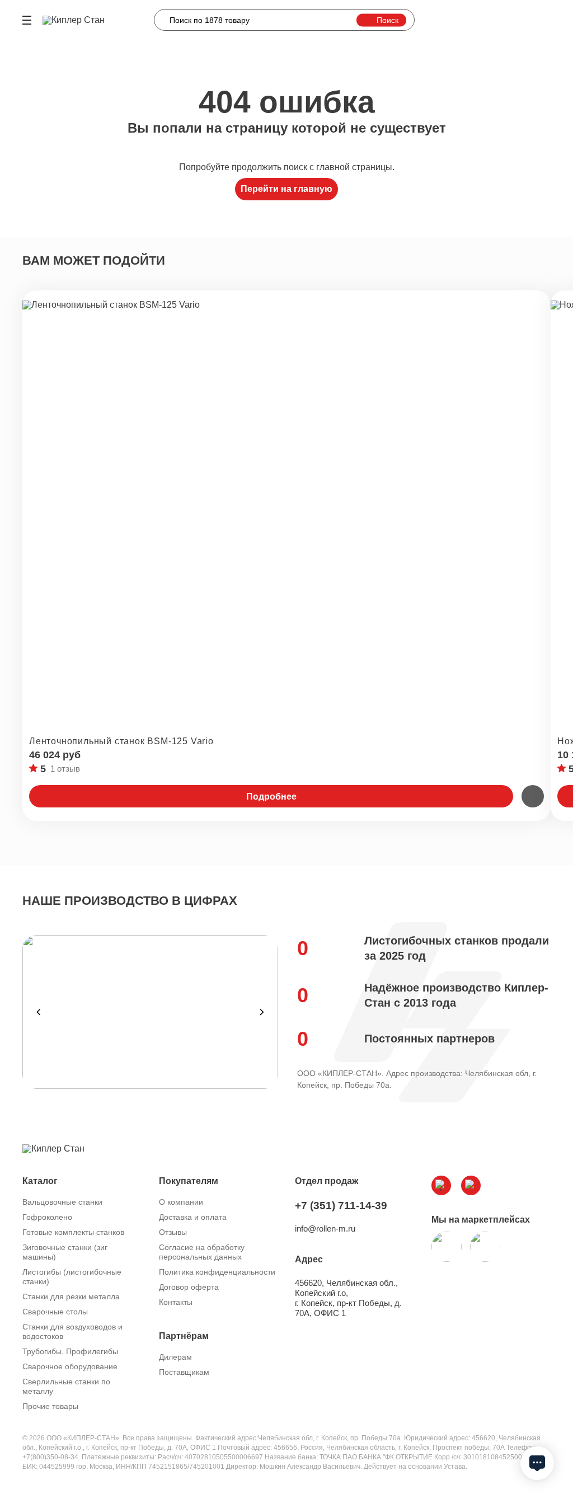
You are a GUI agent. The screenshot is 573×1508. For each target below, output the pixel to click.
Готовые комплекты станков (73, 1232)
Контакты (175, 1302)
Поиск (387, 19)
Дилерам (175, 1356)
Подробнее (271, 796)
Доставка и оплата (193, 1217)
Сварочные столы (55, 1311)
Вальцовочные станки (62, 1201)
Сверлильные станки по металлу (66, 1386)
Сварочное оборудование (70, 1366)
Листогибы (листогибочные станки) (71, 1276)
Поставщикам (184, 1372)
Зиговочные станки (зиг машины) (64, 1252)
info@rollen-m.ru (325, 1228)
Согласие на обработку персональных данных (202, 1252)
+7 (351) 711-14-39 (341, 1205)
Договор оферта (189, 1286)
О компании (181, 1201)
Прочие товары (50, 1406)
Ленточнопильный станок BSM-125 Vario (121, 741)
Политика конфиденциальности (217, 1271)
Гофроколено (47, 1217)
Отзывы (173, 1232)
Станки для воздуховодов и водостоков (72, 1331)
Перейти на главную (286, 189)
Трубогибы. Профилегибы (70, 1351)
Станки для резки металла (71, 1296)
